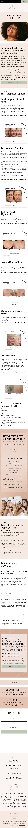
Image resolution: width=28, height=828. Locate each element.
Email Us (14, 723)
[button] (2, 1)
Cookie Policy (14, 816)
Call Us (14, 718)
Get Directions (14, 727)
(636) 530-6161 (16, 770)
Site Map (14, 818)
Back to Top (14, 682)
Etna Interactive (22, 825)
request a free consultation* (12, 655)
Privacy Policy (14, 813)
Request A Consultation (14, 82)
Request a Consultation (14, 732)
